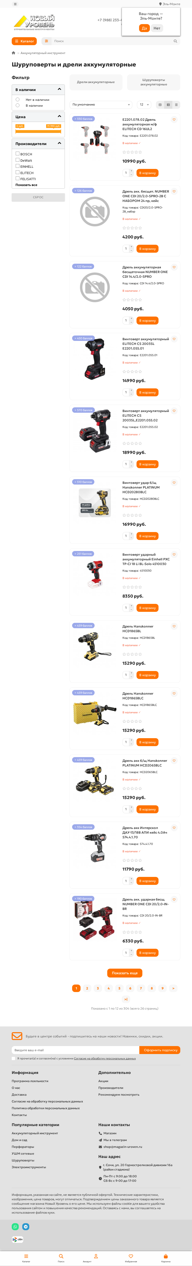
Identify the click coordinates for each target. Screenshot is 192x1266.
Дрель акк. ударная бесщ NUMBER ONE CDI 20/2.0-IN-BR (145, 904)
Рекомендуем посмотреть (118, 1095)
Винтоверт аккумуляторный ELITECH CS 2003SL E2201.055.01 (145, 343)
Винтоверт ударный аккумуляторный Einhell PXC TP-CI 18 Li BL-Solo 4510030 (146, 559)
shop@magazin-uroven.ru (122, 1147)
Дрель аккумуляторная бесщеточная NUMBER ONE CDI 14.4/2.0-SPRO (145, 272)
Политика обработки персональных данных (46, 1108)
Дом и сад (19, 1140)
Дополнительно (114, 1072)
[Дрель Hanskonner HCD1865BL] (95, 646)
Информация (25, 1072)
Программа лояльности (30, 1081)
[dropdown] (15, 4)
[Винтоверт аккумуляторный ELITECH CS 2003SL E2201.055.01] (95, 359)
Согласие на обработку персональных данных (47, 1101)
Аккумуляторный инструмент (43, 53)
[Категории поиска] (46, 41)
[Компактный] (176, 105)
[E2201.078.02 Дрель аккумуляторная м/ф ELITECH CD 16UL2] (95, 140)
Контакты (19, 1115)
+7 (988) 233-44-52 (113, 20)
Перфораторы (23, 1147)
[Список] (168, 105)
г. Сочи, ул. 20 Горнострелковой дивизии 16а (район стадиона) (137, 1167)
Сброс (38, 197)
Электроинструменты (29, 1167)
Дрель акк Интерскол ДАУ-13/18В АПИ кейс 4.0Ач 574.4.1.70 (144, 832)
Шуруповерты (23, 1160)
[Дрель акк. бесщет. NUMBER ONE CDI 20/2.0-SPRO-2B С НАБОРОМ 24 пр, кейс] (95, 211)
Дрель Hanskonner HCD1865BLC (137, 695)
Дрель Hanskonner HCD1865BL (137, 628)
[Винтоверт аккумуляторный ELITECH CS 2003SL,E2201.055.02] (95, 431)
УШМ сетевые (23, 1154)
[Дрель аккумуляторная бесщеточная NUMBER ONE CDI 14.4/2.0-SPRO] (95, 287)
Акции (103, 1081)
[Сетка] (160, 105)
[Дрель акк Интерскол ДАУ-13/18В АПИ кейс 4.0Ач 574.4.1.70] (95, 848)
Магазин (109, 1133)
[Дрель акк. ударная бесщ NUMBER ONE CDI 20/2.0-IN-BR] (95, 919)
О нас (16, 1088)
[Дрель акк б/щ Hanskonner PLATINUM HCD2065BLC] (95, 781)
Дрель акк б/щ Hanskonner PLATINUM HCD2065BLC (144, 763)
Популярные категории (35, 1124)
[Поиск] (175, 41)
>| (126, 999)
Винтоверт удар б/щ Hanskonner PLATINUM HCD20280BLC (141, 487)
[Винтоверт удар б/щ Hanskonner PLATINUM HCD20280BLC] (95, 503)
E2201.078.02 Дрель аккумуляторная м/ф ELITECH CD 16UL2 (139, 124)
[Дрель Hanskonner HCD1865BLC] (95, 714)
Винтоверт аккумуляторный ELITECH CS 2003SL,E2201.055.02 (145, 415)
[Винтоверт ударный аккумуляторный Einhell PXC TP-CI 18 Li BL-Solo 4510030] (95, 575)
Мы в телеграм (115, 1140)
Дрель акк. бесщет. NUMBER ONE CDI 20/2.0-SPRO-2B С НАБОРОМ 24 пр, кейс (145, 196)
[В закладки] (174, 119)
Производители (110, 1088)
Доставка (19, 1095)
